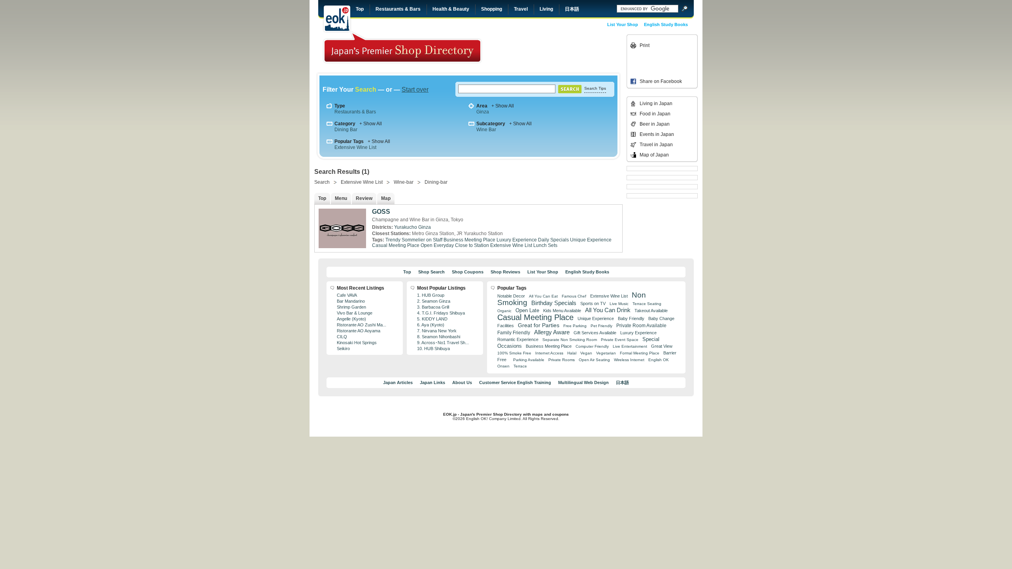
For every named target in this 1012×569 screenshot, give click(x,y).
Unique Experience (591, 240)
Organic (504, 311)
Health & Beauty (450, 9)
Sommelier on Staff (422, 240)
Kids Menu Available (562, 310)
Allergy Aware (552, 332)
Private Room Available (641, 325)
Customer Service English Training (515, 382)
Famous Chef (574, 296)
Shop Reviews (505, 271)
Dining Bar (345, 129)
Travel (521, 9)
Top (360, 9)
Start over (415, 89)
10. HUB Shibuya (433, 348)
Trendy (392, 240)
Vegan (586, 353)
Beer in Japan (655, 124)
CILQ (342, 336)
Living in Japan (656, 103)
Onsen (503, 366)
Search (322, 182)
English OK (658, 360)
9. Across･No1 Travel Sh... (443, 342)
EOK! (337, 18)
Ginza (482, 112)
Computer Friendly (592, 346)
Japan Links (432, 382)
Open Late (527, 310)
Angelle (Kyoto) (351, 319)
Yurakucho (405, 227)
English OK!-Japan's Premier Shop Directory (402, 47)
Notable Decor (511, 296)
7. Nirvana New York (437, 330)
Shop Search (431, 271)
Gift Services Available (595, 332)
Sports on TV (593, 303)
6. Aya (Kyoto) (430, 324)
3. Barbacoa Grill (433, 307)
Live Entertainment (630, 346)
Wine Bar (486, 129)
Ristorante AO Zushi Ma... (361, 324)
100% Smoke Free (514, 353)
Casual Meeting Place (395, 245)
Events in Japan (657, 134)
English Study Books (666, 24)
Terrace (520, 366)
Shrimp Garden (351, 307)
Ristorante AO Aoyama (358, 330)
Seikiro (343, 348)
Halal (571, 353)
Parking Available (528, 360)
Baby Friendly (631, 318)
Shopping (491, 9)
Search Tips (595, 88)
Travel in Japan (656, 144)
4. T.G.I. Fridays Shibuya (441, 313)
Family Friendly (513, 332)
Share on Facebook (661, 81)
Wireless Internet (629, 360)
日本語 (572, 9)
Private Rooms (561, 360)
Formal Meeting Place (639, 353)
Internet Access (549, 353)
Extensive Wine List (355, 147)
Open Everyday (437, 245)
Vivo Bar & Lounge (354, 313)
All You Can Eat (543, 296)
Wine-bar (403, 182)
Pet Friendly (601, 326)
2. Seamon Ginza (433, 301)
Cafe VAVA (347, 295)
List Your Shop (622, 24)
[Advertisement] (570, 52)
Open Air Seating (594, 360)
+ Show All (502, 106)
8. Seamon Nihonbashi (438, 336)
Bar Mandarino (351, 301)
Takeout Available (651, 310)
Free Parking (575, 326)
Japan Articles (398, 382)
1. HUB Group (430, 295)
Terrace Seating (646, 303)
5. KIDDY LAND (432, 319)
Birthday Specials (553, 303)
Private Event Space (619, 339)
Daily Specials (553, 240)
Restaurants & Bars (398, 9)
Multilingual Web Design (583, 382)
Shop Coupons (467, 271)
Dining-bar (436, 182)
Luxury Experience (517, 240)
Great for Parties (538, 325)
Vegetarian (606, 353)
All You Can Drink (608, 310)
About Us (462, 382)
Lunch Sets (545, 245)
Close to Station (472, 245)
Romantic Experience (517, 339)
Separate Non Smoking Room (569, 339)
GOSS (381, 211)
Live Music (619, 303)
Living (546, 9)
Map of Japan (654, 155)
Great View (661, 346)
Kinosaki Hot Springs (357, 342)
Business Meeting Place (469, 240)
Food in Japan (655, 114)
